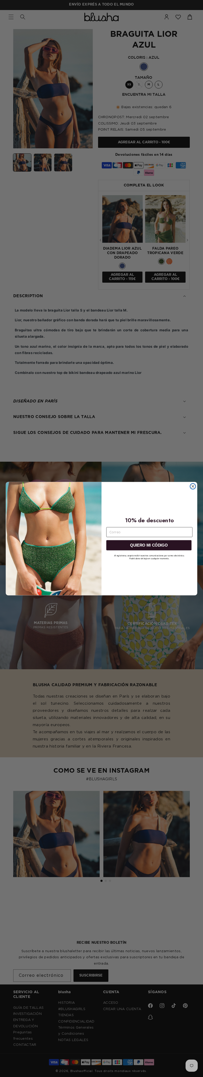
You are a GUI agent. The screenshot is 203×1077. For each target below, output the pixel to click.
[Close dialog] (193, 486)
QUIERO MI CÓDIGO (149, 545)
